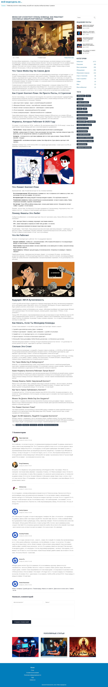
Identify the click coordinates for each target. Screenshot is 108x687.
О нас (32, 670)
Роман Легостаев (69, 57)
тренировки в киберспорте (85, 137)
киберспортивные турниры (85, 141)
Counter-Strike (82, 121)
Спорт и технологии (86, 75)
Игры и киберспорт (86, 87)
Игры (86, 84)
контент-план (33, 425)
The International (82, 131)
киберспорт (25, 425)
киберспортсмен (82, 118)
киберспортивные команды (51, 425)
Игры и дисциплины (86, 67)
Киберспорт (86, 61)
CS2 (85, 108)
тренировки (91, 121)
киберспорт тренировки (84, 124)
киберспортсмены (83, 128)
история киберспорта (83, 134)
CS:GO (79, 108)
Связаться (32, 680)
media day (18, 425)
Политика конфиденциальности (32, 675)
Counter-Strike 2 (82, 112)
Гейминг (86, 81)
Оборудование (86, 70)
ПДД (32, 677)
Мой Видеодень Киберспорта (12, 2)
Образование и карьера (86, 73)
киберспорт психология (84, 147)
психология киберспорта (84, 115)
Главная (3, 5)
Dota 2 (88, 95)
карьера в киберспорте (84, 105)
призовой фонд (82, 144)
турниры (41, 425)
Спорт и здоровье (86, 78)
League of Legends (83, 102)
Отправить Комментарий (21, 622)
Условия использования (32, 672)
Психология (86, 64)
